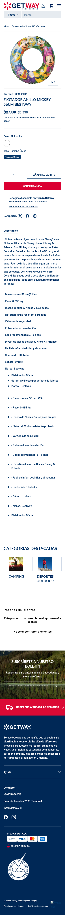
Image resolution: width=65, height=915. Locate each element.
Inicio (6, 26)
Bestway (8, 93)
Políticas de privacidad (38, 906)
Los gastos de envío (14, 117)
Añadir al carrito (44, 174)
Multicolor (7, 143)
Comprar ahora (32, 186)
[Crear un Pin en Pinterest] (34, 216)
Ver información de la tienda (23, 206)
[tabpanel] (32, 380)
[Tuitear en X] (20, 216)
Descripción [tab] (11, 230)
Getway (13, 900)
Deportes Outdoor (45, 578)
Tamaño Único (12, 156)
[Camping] (16, 564)
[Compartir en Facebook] (27, 216)
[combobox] (32, 14)
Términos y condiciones (14, 906)
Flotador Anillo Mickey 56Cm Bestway (28, 26)
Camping (16, 576)
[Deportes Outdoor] (45, 564)
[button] (51, 6)
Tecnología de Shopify (28, 900)
